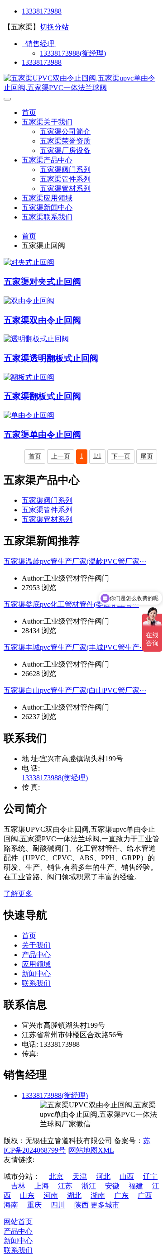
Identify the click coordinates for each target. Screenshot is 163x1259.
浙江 (89, 1186)
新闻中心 (36, 974)
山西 (127, 1176)
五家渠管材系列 (65, 188)
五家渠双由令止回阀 (42, 320)
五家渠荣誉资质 (65, 141)
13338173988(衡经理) (73, 53)
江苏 (65, 1186)
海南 (11, 1205)
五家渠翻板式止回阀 (42, 396)
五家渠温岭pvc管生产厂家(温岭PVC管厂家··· (75, 561)
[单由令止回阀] (29, 415)
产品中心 (36, 955)
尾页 (146, 456)
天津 (79, 1176)
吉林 (18, 1186)
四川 (58, 1205)
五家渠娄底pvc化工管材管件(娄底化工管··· (71, 604)
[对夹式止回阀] (29, 262)
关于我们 (36, 945)
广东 (121, 1195)
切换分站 (54, 27)
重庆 (34, 1205)
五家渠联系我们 (47, 217)
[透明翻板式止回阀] (36, 339)
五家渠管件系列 (65, 179)
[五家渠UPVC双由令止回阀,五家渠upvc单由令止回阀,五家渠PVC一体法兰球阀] (81, 87)
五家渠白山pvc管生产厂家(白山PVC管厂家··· (75, 690)
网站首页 (18, 1222)
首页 (29, 112)
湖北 (74, 1195)
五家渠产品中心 (47, 160)
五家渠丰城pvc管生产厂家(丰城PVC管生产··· (75, 647)
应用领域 (36, 964)
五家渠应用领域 (47, 198)
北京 (56, 1176)
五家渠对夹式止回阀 (42, 281)
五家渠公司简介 (65, 131)
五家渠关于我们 (47, 122)
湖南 (98, 1195)
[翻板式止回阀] (29, 377)
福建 (136, 1186)
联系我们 (36, 983)
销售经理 (39, 44)
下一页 (120, 456)
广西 (145, 1195)
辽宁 (150, 1176)
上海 (41, 1186)
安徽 (112, 1186)
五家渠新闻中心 (47, 207)
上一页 (60, 456)
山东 (27, 1195)
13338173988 (42, 11)
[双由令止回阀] (29, 301)
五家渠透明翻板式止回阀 (51, 358)
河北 (103, 1176)
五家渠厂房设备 (65, 150)
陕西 (81, 1205)
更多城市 (105, 1205)
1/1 (97, 456)
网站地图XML (91, 1150)
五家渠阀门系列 (65, 169)
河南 (50, 1195)
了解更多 (18, 893)
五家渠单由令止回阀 (42, 434)
